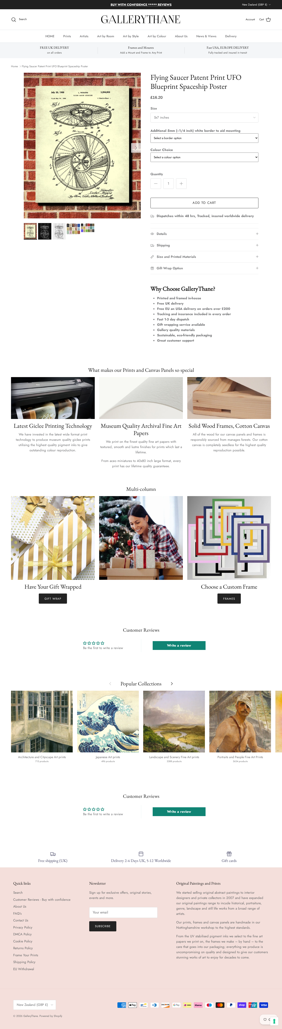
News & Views (206, 36)
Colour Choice (161, 149)
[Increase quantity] (181, 183)
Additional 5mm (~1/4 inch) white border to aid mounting (195, 130)
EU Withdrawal (23, 969)
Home (14, 66)
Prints (67, 36)
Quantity (156, 174)
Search (18, 892)
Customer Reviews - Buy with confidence (41, 899)
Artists (84, 36)
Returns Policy (23, 948)
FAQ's (17, 913)
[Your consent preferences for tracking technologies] (274, 1021)
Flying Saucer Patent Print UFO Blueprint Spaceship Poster (55, 66)
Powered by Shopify (50, 1016)
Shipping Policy (24, 962)
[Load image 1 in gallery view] (82, 146)
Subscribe (103, 926)
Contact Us (20, 920)
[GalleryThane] (141, 20)
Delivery (231, 36)
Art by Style (131, 36)
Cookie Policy (22, 941)
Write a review (179, 645)
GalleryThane (30, 1016)
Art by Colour (157, 36)
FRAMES (229, 599)
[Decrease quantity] (155, 183)
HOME (49, 36)
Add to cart (204, 202)
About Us (181, 36)
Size (153, 108)
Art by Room (105, 36)
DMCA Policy (22, 934)
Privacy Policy (22, 927)
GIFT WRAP (53, 599)
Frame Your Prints (25, 955)
